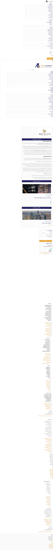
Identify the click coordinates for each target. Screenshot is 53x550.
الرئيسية (50, 3)
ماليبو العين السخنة (48, 319)
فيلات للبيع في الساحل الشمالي (46, 351)
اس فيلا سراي (49, 316)
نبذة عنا (51, 23)
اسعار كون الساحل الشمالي (46, 346)
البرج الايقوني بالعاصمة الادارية (46, 223)
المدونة (51, 21)
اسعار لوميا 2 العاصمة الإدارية (46, 347)
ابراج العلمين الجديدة (48, 311)
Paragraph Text (49, 236)
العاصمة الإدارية (50, 5)
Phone (51, 233)
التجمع (51, 13)
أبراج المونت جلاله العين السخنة (48, 310)
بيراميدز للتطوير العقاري (48, 401)
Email (51, 234)
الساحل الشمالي (50, 7)
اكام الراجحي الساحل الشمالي (47, 394)
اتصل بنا (51, 24)
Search (52, 55)
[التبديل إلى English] (52, 60)
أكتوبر (51, 12)
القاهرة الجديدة (50, 15)
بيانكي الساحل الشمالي (48, 312)
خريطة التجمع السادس (47, 339)
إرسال (46, 241)
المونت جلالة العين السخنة (48, 305)
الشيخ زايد (50, 16)
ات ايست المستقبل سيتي (48, 315)
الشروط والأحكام (50, 536)
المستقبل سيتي (50, 17)
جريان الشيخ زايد (49, 307)
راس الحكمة (50, 8)
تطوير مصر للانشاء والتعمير (47, 396)
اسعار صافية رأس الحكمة (47, 344)
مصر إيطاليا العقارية (48, 399)
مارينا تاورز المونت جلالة (48, 314)
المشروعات (50, 19)
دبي (51, 18)
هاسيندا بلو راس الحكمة (48, 306)
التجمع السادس (50, 11)
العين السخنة (50, 9)
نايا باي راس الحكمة (47, 342)
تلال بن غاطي (49, 320)
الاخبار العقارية (50, 540)
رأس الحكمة (48, 369)
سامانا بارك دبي (48, 348)
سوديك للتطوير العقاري (48, 398)
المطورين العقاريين (49, 22)
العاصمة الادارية (47, 221)
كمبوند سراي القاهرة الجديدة (47, 317)
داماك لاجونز (48, 349)
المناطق (50, 4)
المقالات (50, 221)
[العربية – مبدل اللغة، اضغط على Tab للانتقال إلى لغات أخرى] (52, 59)
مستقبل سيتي (48, 341)
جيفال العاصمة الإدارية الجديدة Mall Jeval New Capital (42, 197)
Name (51, 231)
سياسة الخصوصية (50, 539)
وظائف (51, 534)
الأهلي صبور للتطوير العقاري (47, 397)
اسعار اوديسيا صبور (47, 343)
